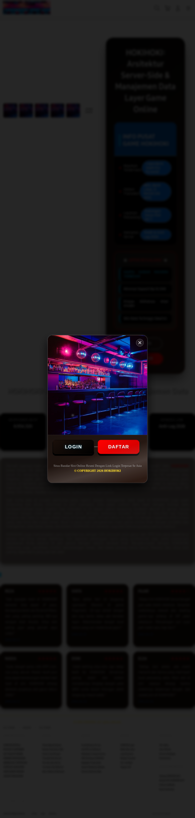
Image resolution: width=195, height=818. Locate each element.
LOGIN (73, 446)
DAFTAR (118, 446)
